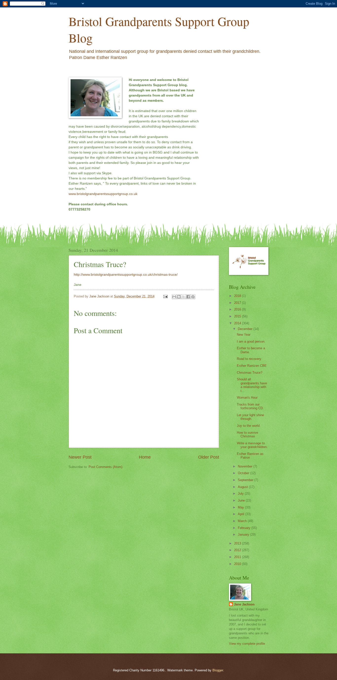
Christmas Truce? (249, 372)
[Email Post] (165, 296)
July (241, 493)
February (244, 528)
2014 (238, 323)
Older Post (208, 457)
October (244, 473)
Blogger (217, 670)
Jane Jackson (244, 604)
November (245, 466)
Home (145, 457)
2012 (238, 550)
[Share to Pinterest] (192, 296)
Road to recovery (249, 359)
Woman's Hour (247, 397)
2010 (238, 564)
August (243, 487)
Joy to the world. (249, 425)
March (243, 521)
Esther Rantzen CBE (252, 366)
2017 (238, 303)
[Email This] (174, 296)
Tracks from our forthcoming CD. (250, 406)
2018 (238, 296)
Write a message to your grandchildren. (252, 445)
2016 (238, 309)
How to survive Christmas (247, 434)
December (245, 329)
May (241, 507)
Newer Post (80, 457)
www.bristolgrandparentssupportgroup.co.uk (103, 194)
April (241, 514)
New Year (243, 334)
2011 (238, 557)
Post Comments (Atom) (105, 467)
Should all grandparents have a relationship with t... (252, 384)
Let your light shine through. (250, 417)
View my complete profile (247, 643)
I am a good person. (251, 341)
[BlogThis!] (178, 296)
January (244, 534)
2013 (238, 543)
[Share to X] (183, 296)
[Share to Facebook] (188, 296)
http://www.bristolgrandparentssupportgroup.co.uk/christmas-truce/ (126, 274)
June (242, 500)
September (246, 480)
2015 (238, 316)
